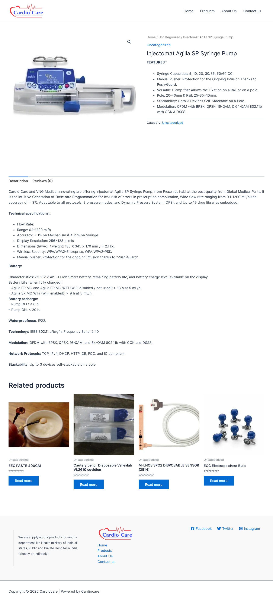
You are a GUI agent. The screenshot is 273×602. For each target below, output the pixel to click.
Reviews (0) (42, 181)
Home (188, 11)
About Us (229, 11)
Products (207, 11)
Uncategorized (169, 37)
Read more (23, 480)
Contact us (252, 11)
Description (18, 181)
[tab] (18, 181)
